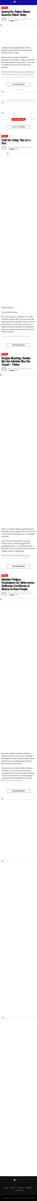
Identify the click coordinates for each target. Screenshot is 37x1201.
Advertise (29, 1188)
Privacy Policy (19, 1190)
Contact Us (21, 1188)
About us (12, 1188)
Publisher (12, 20)
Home (6, 1188)
